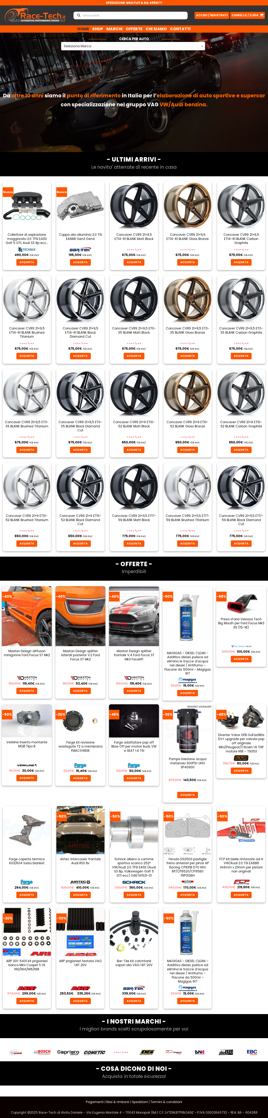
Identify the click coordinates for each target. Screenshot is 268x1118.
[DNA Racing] (147, 1052)
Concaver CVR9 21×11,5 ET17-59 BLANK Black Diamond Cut (241, 520)
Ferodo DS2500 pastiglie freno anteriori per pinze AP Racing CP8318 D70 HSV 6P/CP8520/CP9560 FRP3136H (187, 867)
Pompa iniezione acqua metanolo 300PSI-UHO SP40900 (187, 763)
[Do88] (173, 1052)
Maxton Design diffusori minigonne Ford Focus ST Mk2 (27, 653)
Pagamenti (95, 1102)
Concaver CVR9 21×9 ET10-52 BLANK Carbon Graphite (241, 424)
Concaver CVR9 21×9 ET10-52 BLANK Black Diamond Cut (80, 520)
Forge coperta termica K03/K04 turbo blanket (27, 861)
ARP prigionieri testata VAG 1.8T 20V (80, 963)
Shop (97, 29)
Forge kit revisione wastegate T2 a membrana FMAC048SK (80, 746)
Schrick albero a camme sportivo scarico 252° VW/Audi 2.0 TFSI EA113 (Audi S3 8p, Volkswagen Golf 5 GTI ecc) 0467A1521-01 (134, 867)
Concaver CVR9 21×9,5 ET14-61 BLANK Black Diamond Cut (80, 332)
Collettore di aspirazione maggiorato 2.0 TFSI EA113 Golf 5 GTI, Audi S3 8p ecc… (27, 239)
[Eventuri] (226, 1052)
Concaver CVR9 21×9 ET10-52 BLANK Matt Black (134, 424)
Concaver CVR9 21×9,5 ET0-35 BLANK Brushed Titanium (27, 424)
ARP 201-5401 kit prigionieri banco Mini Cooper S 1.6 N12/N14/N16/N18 (27, 965)
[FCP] (252, 1052)
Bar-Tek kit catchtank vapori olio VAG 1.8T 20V (134, 963)
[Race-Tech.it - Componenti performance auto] (35, 15)
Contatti (180, 29)
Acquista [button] (27, 262)
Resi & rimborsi (117, 1102)
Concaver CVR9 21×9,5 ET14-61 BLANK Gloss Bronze (187, 237)
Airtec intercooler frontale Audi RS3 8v (80, 861)
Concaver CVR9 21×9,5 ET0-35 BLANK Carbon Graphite (241, 330)
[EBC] (199, 1052)
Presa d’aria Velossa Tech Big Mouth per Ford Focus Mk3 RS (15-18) (241, 623)
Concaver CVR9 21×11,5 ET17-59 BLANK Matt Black (134, 518)
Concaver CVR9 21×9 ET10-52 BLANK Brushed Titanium (26, 518)
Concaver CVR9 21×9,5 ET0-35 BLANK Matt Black (134, 330)
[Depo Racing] (121, 1052)
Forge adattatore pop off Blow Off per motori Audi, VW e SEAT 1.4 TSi (134, 746)
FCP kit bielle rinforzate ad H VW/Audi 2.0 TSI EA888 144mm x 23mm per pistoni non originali (241, 865)
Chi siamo (156, 29)
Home (83, 29)
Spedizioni (140, 1102)
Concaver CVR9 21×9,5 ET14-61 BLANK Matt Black (134, 237)
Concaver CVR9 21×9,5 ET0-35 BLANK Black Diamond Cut (80, 426)
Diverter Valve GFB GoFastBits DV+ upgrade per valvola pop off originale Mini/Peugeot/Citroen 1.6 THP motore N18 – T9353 (241, 743)
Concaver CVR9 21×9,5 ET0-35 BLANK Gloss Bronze (187, 330)
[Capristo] (16, 1052)
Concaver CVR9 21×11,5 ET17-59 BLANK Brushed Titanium (188, 518)
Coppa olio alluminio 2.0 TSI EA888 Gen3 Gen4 (80, 237)
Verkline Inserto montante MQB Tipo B (26, 744)
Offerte (134, 29)
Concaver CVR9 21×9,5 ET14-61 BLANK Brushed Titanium (27, 332)
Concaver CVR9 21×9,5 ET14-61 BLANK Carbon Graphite (241, 239)
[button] (247, 15)
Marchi (114, 29)
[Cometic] (42, 1052)
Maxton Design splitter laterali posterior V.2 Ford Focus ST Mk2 (80, 655)
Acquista (241, 659)
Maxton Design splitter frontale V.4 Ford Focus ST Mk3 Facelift (134, 655)
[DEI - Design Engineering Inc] (94, 1052)
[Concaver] (68, 1052)
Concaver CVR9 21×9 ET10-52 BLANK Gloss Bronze (188, 424)
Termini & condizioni (166, 1102)
